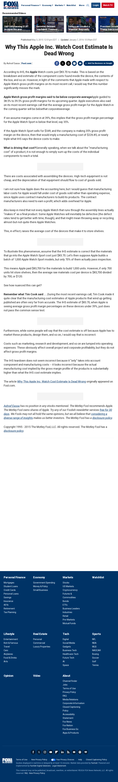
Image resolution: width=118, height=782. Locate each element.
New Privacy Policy (39, 760)
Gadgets (67, 646)
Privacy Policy (69, 692)
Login (96, 5)
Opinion (8, 675)
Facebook (56, 63)
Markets (59, 5)
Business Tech (70, 650)
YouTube (50, 752)
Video (36, 675)
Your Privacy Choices (65, 760)
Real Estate (40, 634)
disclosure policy (102, 418)
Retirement (9, 608)
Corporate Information (74, 703)
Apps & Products (71, 733)
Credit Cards (10, 590)
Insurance (8, 601)
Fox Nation (68, 725)
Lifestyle (9, 634)
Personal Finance (30, 5)
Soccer (95, 657)
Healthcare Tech (71, 654)
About (66, 675)
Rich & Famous (11, 643)
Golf (94, 661)
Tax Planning (10, 612)
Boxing (95, 654)
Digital (66, 639)
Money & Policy (40, 586)
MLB (94, 646)
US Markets (68, 586)
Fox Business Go (70, 729)
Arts (6, 661)
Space (66, 665)
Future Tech (68, 657)
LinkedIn (62, 752)
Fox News (67, 721)
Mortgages (9, 582)
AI (64, 661)
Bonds (66, 601)
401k (6, 605)
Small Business (40, 590)
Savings (7, 597)
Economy (46, 5)
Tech (66, 634)
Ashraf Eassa (12, 405)
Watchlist (71, 5)
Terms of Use (69, 688)
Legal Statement (59, 766)
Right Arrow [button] (112, 24)
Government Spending (44, 582)
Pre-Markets (69, 619)
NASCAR (96, 650)
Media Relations (70, 699)
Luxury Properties (41, 646)
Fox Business (11, 5)
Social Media (69, 643)
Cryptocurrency (70, 590)
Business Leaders (71, 608)
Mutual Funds (69, 623)
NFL (94, 639)
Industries (67, 612)
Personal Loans (11, 594)
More (81, 5)
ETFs (65, 605)
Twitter (62, 63)
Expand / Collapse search (88, 5)
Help (80, 760)
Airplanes (8, 654)
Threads (68, 63)
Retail (65, 616)
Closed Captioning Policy (96, 760)
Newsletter (74, 752)
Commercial (39, 643)
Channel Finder (70, 681)
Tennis (95, 665)
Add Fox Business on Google (100, 63)
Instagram (44, 752)
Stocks (66, 582)
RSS (68, 752)
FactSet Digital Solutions (40, 766)
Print (74, 63)
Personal (37, 639)
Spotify (79, 752)
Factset (94, 763)
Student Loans (11, 586)
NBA (94, 643)
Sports (96, 634)
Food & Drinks (10, 657)
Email (80, 63)
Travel (7, 646)
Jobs (65, 684)
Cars (6, 650)
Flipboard (56, 752)
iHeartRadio (85, 752)
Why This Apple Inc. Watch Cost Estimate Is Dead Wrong (51, 381)
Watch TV (108, 5)
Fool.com (26, 63)
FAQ (65, 696)
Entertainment (11, 639)
